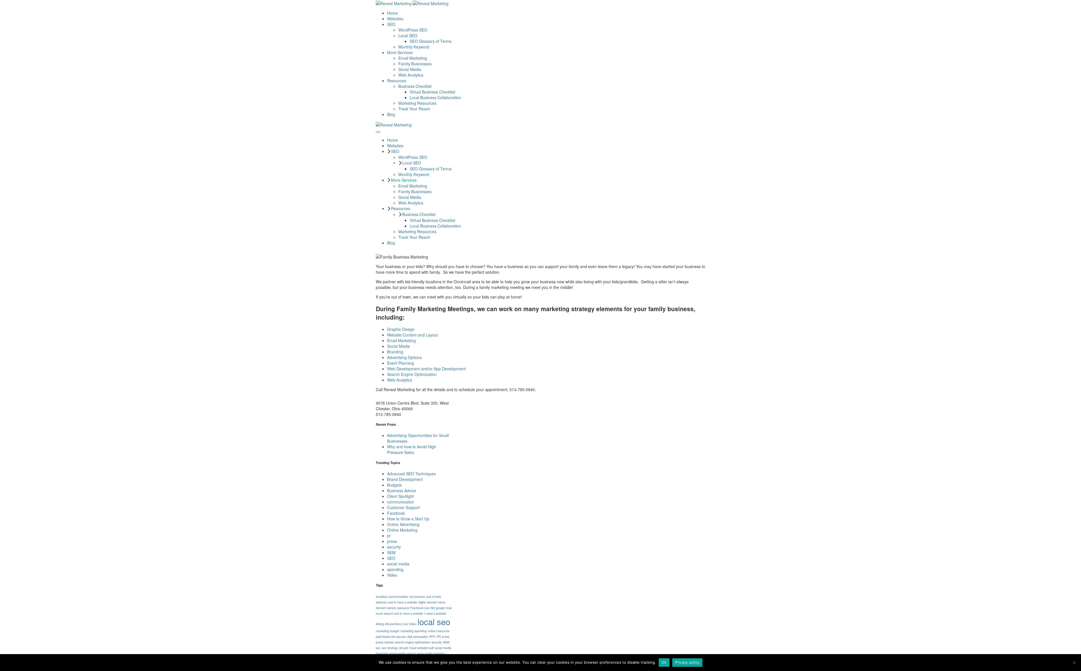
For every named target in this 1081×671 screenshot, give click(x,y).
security (394, 547)
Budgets (394, 485)
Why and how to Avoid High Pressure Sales (411, 449)
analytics (381, 596)
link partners (393, 624)
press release (385, 642)
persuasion (421, 636)
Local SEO (407, 35)
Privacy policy (687, 662)
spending (395, 569)
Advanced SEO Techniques (411, 473)
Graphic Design (401, 329)
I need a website (435, 613)
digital (422, 602)
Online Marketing (402, 530)
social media (398, 564)
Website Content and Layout (412, 335)
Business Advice (401, 490)
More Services (400, 52)
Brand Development (405, 479)
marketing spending (413, 631)
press (392, 541)
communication (400, 502)
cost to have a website (402, 602)
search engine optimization (412, 642)
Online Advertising (403, 524)
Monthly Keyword (413, 47)
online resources (439, 631)
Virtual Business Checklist (432, 92)
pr (389, 535)
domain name (436, 602)
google (440, 608)
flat (433, 608)
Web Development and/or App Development (426, 368)
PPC (432, 636)
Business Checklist (415, 86)
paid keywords (385, 636)
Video (392, 575)
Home (392, 13)
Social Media (409, 69)
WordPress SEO (412, 30)
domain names (386, 608)
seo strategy (390, 648)
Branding (395, 352)
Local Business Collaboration (435, 97)
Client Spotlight (400, 496)
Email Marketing (412, 58)
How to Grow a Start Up (408, 518)
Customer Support (403, 507)
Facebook (396, 513)
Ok (664, 662)
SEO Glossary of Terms (431, 41)
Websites (395, 18)
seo (378, 648)
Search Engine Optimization (412, 374)
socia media (425, 653)
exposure (403, 608)
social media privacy (402, 653)
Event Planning (400, 363)
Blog (391, 114)
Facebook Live (420, 608)
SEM (391, 552)
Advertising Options (404, 357)
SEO (391, 24)
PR (439, 636)
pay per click (404, 636)
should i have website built (416, 648)
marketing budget (387, 631)
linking (380, 624)
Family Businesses (415, 63)
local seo (433, 621)
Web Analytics (410, 75)
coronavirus (417, 596)
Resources (396, 80)
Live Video (409, 624)
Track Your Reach (414, 109)
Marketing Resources (417, 103)
